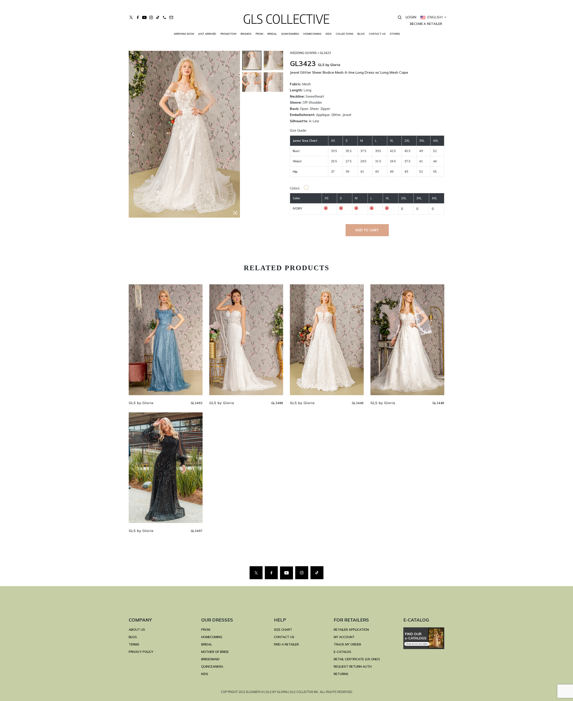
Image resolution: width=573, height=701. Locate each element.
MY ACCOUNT (344, 637)
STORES (395, 33)
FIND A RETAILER (286, 644)
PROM (259, 33)
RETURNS (341, 674)
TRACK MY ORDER (347, 644)
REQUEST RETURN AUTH (353, 667)
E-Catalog (342, 652)
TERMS (134, 644)
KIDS (328, 33)
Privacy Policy (141, 652)
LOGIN (411, 17)
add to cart (367, 230)
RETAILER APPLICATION (351, 630)
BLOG (361, 33)
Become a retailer (426, 24)
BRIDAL (206, 644)
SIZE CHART (283, 630)
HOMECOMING (312, 33)
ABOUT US (137, 630)
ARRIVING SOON (184, 33)
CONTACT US (377, 33)
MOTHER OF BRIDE (215, 652)
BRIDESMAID (210, 659)
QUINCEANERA (290, 33)
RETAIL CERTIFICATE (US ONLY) (357, 659)
